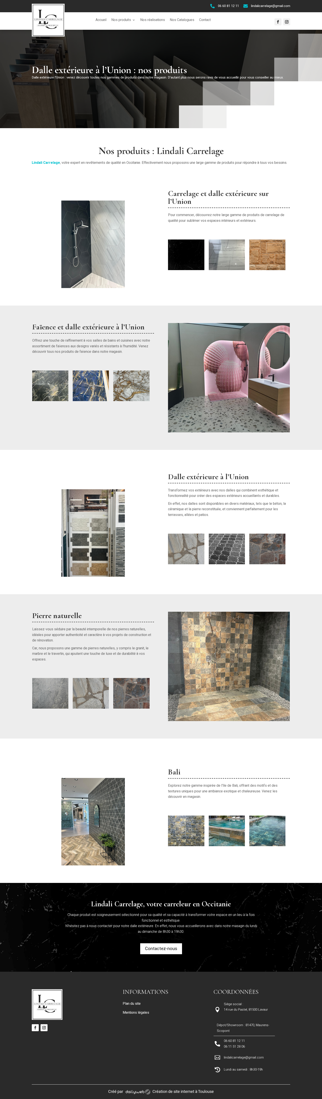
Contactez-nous (161, 948)
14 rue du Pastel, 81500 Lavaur (246, 1009)
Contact (205, 20)
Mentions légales (136, 1012)
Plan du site (132, 1003)
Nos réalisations (152, 20)
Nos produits (121, 20)
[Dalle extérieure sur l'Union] (186, 269)
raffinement (73, 340)
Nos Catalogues (182, 20)
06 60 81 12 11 (228, 5)
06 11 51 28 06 (234, 1046)
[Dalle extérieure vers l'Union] (227, 269)
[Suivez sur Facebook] (277, 21)
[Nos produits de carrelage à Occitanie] (93, 287)
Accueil (101, 20)
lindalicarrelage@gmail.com (270, 5)
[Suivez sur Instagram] (286, 21)
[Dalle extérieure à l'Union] (131, 400)
